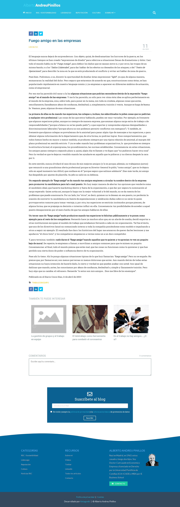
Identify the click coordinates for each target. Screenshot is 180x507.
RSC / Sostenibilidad (29, 455)
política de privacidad (79, 412)
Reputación (26, 464)
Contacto (69, 478)
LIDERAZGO (66, 13)
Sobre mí (69, 455)
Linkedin (68, 469)
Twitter (68, 464)
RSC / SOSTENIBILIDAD (46, 13)
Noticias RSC (26, 473)
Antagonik (85, 501)
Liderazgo (25, 460)
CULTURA (96, 13)
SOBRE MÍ (109, 13)
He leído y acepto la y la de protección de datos (91, 412)
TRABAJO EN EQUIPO (40, 283)
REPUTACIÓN (82, 13)
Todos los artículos (73, 473)
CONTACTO (120, 484)
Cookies (100, 497)
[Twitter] (41, 33)
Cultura (24, 469)
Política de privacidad (85, 497)
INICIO (28, 13)
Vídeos (68, 460)
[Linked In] (36, 33)
